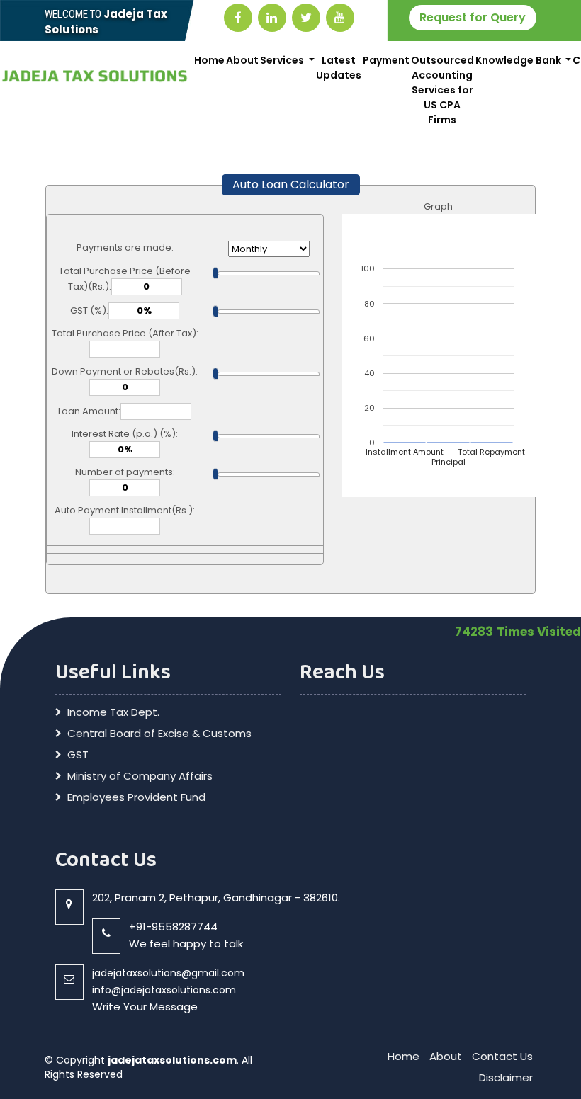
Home (209, 60)
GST (78, 755)
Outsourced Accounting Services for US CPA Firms (442, 90)
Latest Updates (338, 67)
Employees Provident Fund (136, 797)
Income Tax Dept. (113, 712)
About (242, 60)
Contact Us (502, 1056)
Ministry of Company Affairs (140, 776)
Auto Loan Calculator (290, 184)
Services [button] (283, 60)
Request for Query (472, 17)
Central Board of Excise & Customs (159, 734)
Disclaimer (506, 1077)
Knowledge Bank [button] (519, 60)
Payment (386, 60)
